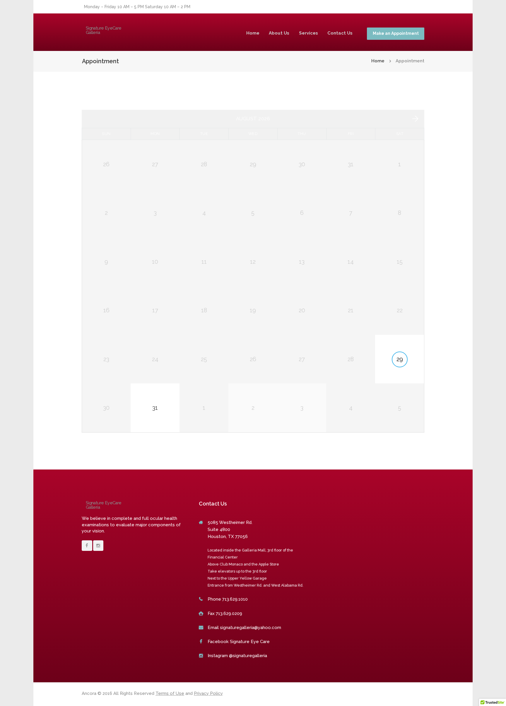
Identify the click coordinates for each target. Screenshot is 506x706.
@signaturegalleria (248, 655)
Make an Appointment (396, 33)
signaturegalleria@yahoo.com (250, 627)
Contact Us (340, 33)
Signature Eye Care (250, 641)
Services (308, 33)
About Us (279, 33)
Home (252, 33)
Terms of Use (169, 693)
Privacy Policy (208, 693)
